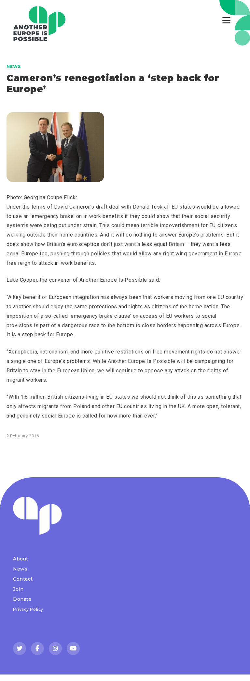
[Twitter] (19, 648)
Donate (22, 599)
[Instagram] (55, 648)
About (20, 559)
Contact (23, 579)
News (14, 66)
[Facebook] (37, 648)
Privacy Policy (28, 609)
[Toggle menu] (226, 20)
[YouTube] (73, 648)
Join (18, 589)
